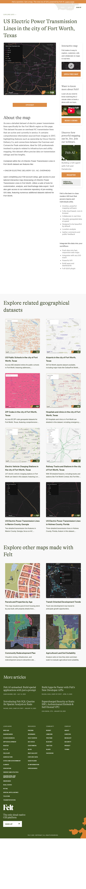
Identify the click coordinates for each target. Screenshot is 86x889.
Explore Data (8, 14)
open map (30, 105)
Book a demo (71, 120)
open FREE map (71, 74)
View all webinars (68, 182)
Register (71, 175)
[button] (20, 7)
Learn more (69, 2)
